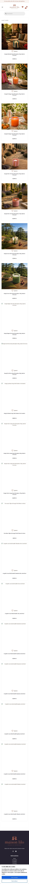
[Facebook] (16, 851)
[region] (14, 874)
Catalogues (14, 863)
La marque (14, 861)
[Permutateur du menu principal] (2, 7)
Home (14, 858)
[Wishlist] (22, 7)
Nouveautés (14, 860)
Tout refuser (15, 881)
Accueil (2, 20)
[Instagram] (13, 851)
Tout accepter (14, 877)
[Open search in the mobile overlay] (14, 13)
